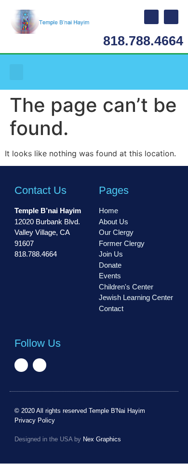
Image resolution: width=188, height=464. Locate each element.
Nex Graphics (102, 439)
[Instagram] (171, 17)
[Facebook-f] (151, 17)
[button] (16, 72)
